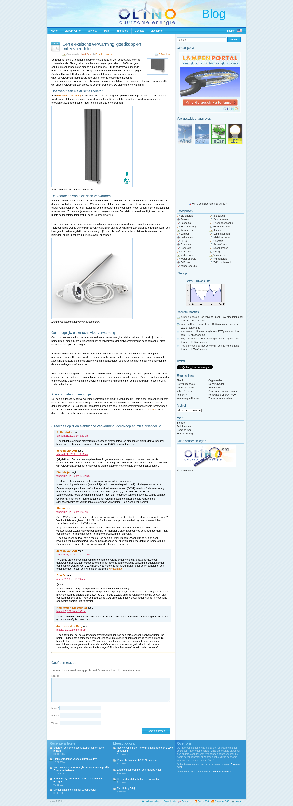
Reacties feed (184, 430)
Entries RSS (203, 801)
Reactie (55, 676)
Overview (186, 244)
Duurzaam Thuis (186, 387)
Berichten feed (184, 426)
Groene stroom (221, 226)
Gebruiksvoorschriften (152, 801)
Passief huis (220, 244)
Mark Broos (87, 54)
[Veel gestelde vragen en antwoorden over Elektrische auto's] (218, 134)
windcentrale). (116, 568)
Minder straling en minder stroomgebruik (75, 789)
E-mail (55, 715)
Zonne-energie (189, 266)
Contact (139, 30)
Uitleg (216, 251)
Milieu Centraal (185, 391)
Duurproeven (220, 219)
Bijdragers (122, 30)
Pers (107, 30)
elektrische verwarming (69, 95)
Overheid (218, 241)
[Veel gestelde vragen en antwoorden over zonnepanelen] (201, 134)
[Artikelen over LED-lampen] (235, 134)
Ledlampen (187, 237)
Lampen (185, 233)
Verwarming (219, 255)
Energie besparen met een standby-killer (139, 769)
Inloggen (181, 422)
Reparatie (186, 248)
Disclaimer (156, 30)
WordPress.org (185, 433)
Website (55, 723)
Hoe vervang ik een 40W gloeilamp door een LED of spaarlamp (145, 749)
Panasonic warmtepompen (223, 391)
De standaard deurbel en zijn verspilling (138, 779)
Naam (55, 708)
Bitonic (180, 380)
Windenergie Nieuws (188, 398)
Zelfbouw (186, 262)
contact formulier (222, 771)
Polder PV (182, 394)
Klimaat (217, 230)
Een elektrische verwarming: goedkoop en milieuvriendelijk (101, 46)
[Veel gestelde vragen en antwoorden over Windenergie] (185, 134)
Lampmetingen (221, 233)
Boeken (185, 219)
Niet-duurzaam (221, 237)
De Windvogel (216, 384)
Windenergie (220, 258)
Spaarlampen (220, 248)
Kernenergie (187, 230)
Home (54, 30)
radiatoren (150, 409)
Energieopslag (189, 226)
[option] (210, 82)
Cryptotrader (215, 380)
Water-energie (188, 258)
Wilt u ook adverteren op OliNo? (209, 203)
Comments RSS (222, 801)
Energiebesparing (103, 54)
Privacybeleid (170, 801)
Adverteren (187, 801)
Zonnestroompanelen (220, 398)
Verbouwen (187, 255)
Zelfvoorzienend (222, 262)
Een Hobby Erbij (126, 788)
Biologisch (219, 215)
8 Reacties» (164, 54)
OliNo (184, 241)
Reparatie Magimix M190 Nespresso (137, 760)
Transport (186, 251)
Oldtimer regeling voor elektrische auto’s (75, 759)
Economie (186, 223)
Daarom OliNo (72, 30)
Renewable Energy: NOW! (222, 394)
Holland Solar (215, 387)
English (231, 30)
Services (92, 30)
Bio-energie (187, 215)
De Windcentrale (186, 384)
